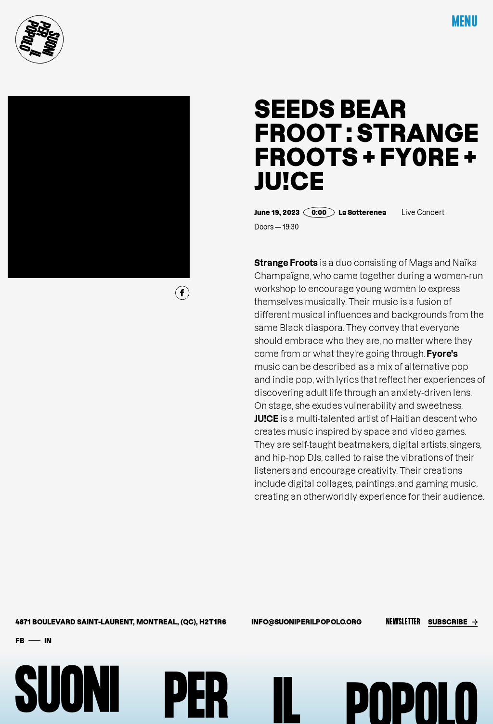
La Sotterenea (362, 212)
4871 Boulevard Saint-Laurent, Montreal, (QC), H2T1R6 (120, 622)
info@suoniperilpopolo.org (306, 622)
